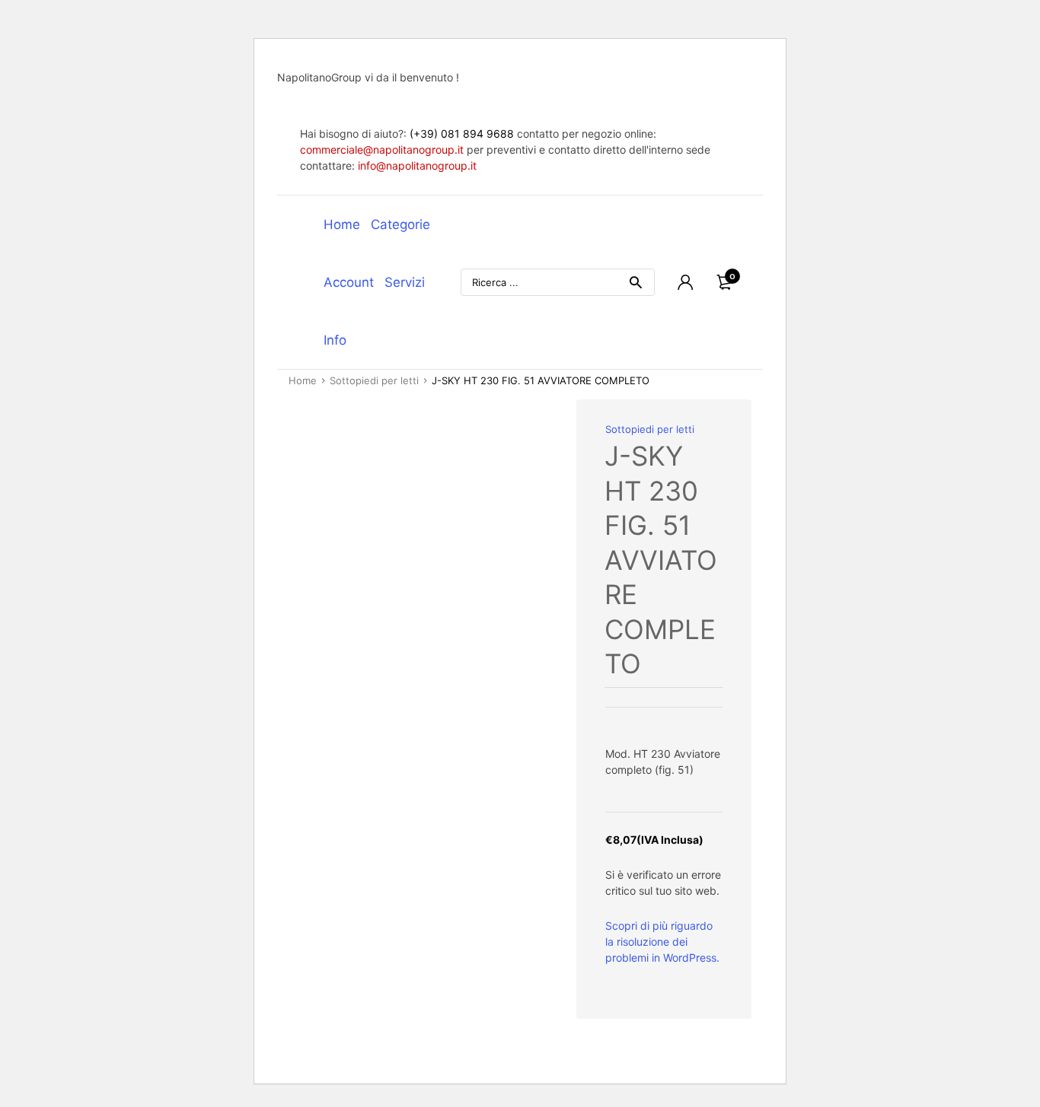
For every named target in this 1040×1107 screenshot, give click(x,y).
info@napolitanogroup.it (417, 165)
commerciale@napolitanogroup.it (382, 149)
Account (349, 282)
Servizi (404, 282)
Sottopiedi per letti (374, 380)
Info (335, 340)
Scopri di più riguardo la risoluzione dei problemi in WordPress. (662, 941)
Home (342, 224)
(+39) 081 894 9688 (462, 133)
